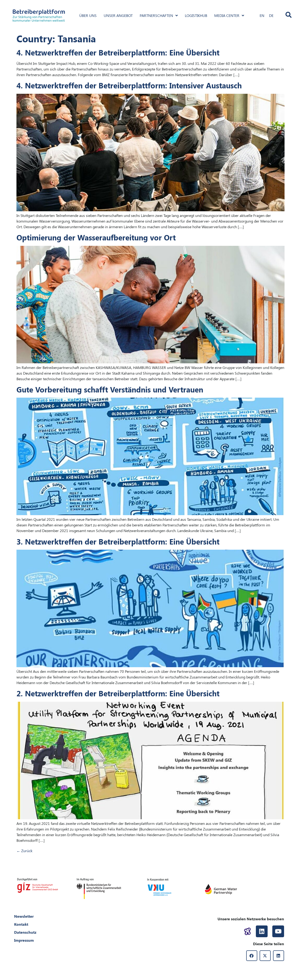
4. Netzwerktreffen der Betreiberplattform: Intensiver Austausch (129, 85)
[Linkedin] (262, 931)
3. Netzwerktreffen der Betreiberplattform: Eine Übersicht (117, 541)
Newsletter (24, 916)
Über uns (88, 15)
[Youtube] (278, 931)
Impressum (24, 940)
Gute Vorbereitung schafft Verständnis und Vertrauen (109, 389)
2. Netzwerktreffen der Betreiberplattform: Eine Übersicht (117, 693)
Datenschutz (25, 932)
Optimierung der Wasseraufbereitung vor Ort (96, 237)
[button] (251, 955)
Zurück (24, 850)
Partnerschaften (156, 15)
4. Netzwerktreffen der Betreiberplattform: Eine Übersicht (117, 52)
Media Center (226, 15)
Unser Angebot (118, 15)
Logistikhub (196, 15)
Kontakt (21, 924)
